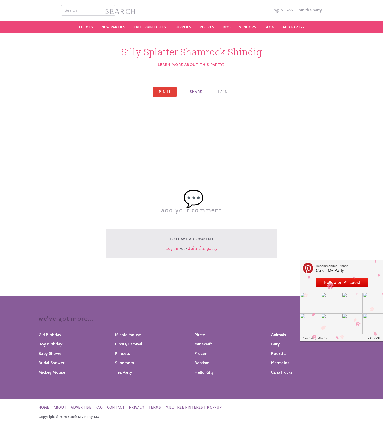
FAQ (99, 407)
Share (195, 91)
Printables (150, 27)
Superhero (124, 362)
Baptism (202, 362)
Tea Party (123, 372)
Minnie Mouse (128, 334)
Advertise (81, 407)
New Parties (114, 27)
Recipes (207, 27)
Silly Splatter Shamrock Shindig (191, 52)
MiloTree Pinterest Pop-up (194, 407)
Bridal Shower (51, 362)
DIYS (227, 27)
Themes (85, 27)
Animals (278, 334)
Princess (122, 353)
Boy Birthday (50, 344)
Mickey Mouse (52, 372)
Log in (277, 10)
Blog (269, 27)
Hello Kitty (204, 372)
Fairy (275, 344)
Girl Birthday (50, 334)
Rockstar (279, 353)
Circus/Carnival (128, 344)
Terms (155, 407)
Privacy (136, 407)
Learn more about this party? (191, 64)
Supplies (183, 27)
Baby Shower (51, 353)
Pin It (165, 91)
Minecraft (203, 344)
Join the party (310, 10)
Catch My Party (191, 10)
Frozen (201, 353)
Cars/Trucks (281, 372)
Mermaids (280, 362)
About (60, 407)
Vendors (247, 27)
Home (44, 407)
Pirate (200, 334)
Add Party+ (294, 27)
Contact (116, 407)
